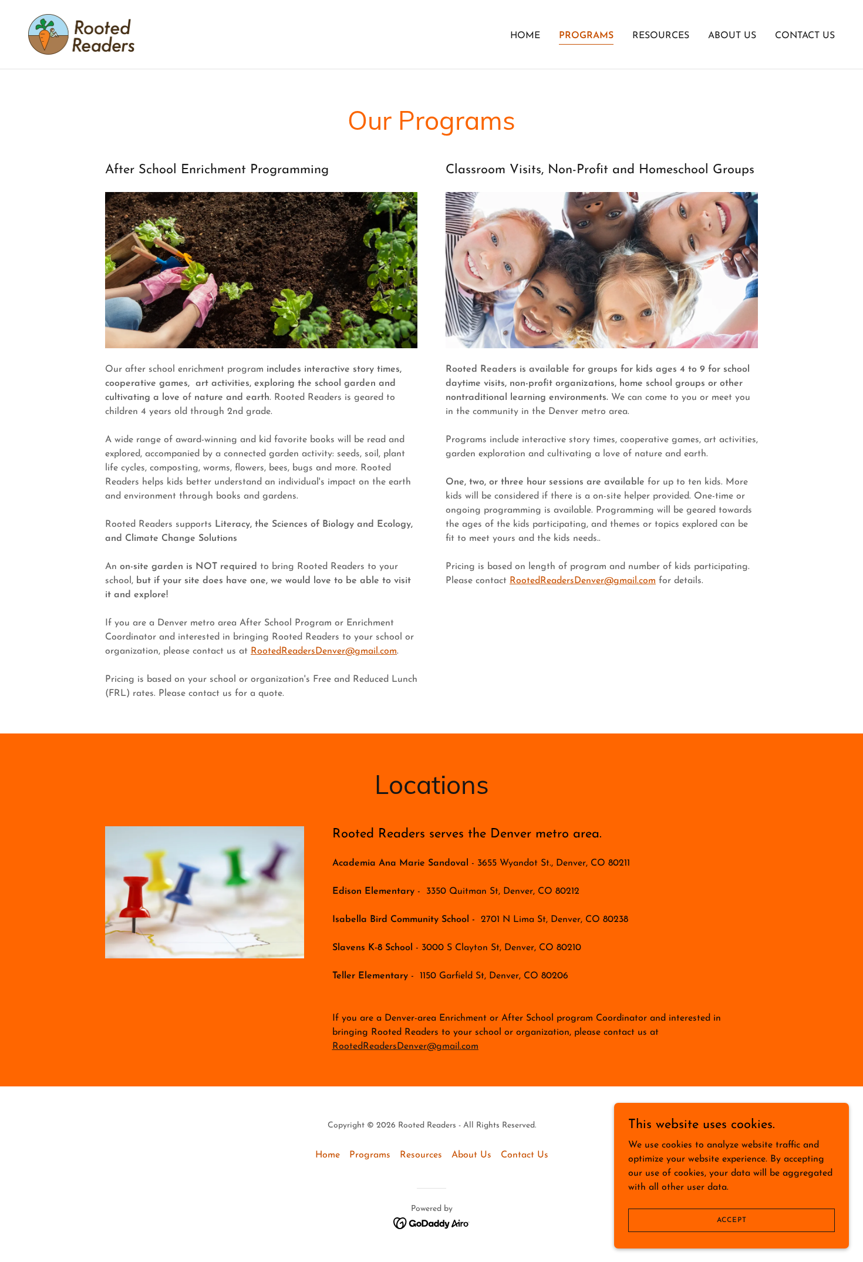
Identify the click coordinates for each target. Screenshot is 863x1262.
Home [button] (327, 1155)
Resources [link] (660, 36)
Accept (732, 1219)
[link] (81, 34)
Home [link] (525, 36)
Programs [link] (586, 36)
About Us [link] (732, 36)
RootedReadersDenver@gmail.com (324, 651)
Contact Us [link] (805, 36)
